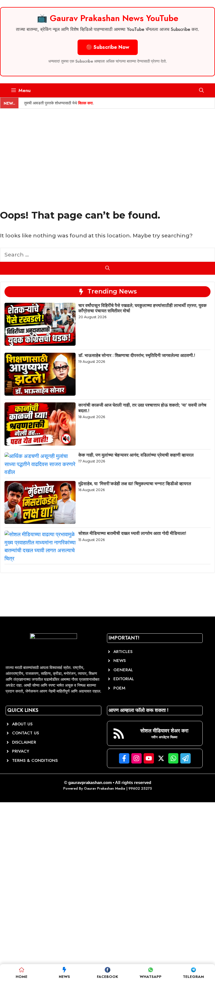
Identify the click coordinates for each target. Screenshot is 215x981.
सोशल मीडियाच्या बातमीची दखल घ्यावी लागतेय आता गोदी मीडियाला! (132, 533)
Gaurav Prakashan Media (104, 788)
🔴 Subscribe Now (107, 47)
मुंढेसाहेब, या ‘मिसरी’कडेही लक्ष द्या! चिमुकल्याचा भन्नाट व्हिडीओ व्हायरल (134, 483)
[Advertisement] (107, 150)
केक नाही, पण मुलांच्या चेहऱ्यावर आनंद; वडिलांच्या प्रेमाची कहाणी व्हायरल (136, 455)
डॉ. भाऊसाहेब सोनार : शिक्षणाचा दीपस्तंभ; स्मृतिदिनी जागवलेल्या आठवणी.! (136, 355)
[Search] (107, 268)
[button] (201, 90)
